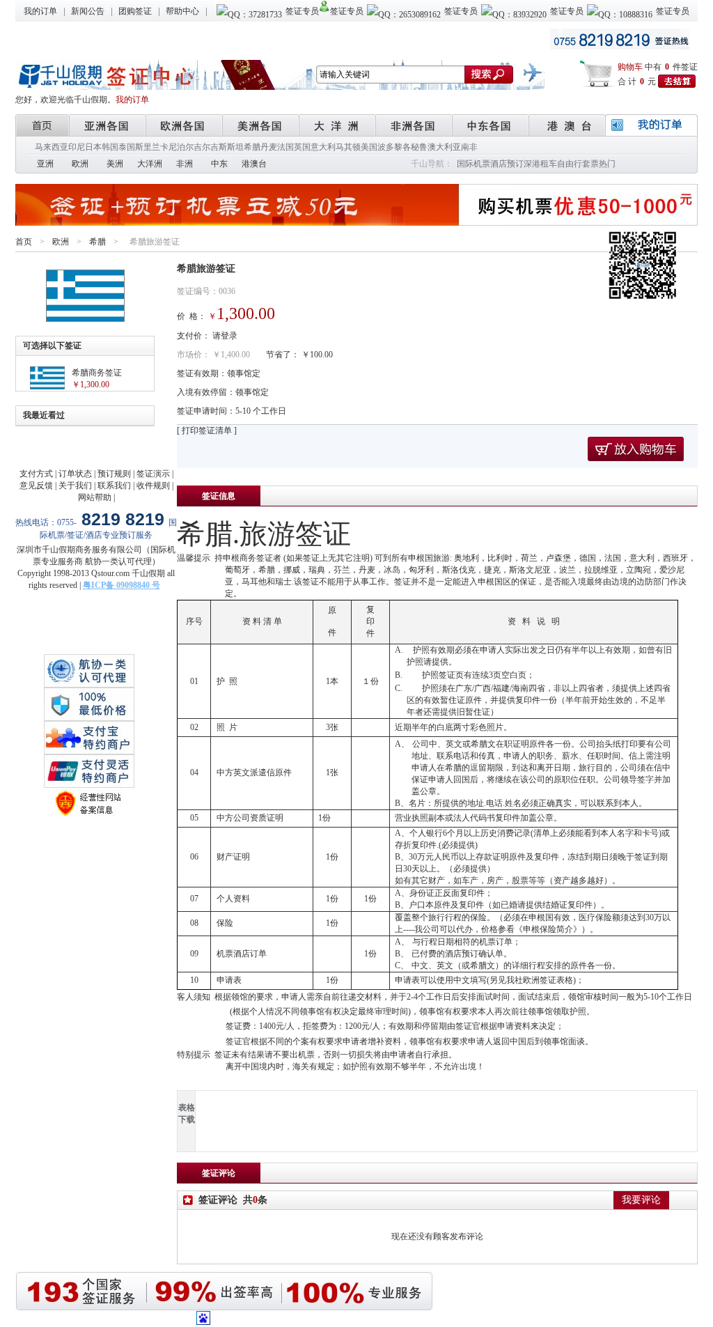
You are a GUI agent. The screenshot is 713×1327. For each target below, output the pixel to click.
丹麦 (268, 147)
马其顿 (348, 147)
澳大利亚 (444, 147)
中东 (219, 164)
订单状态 (75, 474)
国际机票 (473, 164)
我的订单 (40, 11)
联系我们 (114, 485)
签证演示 (153, 474)
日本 (93, 147)
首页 (23, 242)
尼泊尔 (181, 147)
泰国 (126, 147)
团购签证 (135, 11)
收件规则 (153, 485)
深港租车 (540, 164)
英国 (302, 147)
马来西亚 (51, 147)
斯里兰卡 (152, 147)
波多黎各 (394, 147)
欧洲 (80, 164)
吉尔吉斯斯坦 (219, 147)
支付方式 (36, 474)
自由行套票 (578, 164)
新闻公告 (87, 11)
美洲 (115, 164)
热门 (607, 164)
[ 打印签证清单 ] (207, 430)
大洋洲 (149, 164)
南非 (469, 147)
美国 (369, 147)
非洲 (184, 164)
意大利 (323, 147)
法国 (285, 147)
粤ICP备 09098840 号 (121, 585)
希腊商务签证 (97, 373)
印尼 (76, 147)
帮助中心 (182, 11)
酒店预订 (507, 164)
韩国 (110, 147)
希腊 (252, 147)
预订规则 (114, 474)
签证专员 (302, 11)
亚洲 (45, 164)
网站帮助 (94, 497)
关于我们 (75, 485)
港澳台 (254, 164)
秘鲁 (419, 147)
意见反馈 (36, 485)
